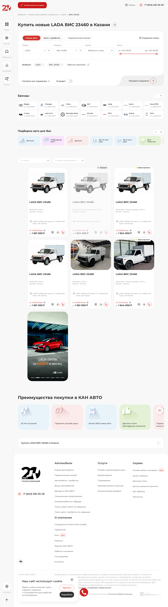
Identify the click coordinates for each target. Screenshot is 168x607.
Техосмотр (138, 497)
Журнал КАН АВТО (64, 546)
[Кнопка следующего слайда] (161, 132)
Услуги (102, 463)
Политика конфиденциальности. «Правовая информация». (83, 587)
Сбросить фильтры (76, 65)
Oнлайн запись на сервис (148, 470)
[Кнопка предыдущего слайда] (155, 132)
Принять (67, 588)
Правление (60, 529)
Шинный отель (140, 481)
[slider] (120, 54)
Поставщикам (61, 556)
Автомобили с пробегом (66, 480)
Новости (59, 541)
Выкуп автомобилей (64, 486)
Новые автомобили (64, 470)
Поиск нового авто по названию (70, 507)
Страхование (104, 480)
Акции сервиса (140, 476)
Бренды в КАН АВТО (64, 491)
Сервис (138, 463)
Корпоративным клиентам (111, 486)
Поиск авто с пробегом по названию (72, 512)
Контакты (59, 562)
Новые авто (31, 38)
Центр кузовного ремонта (145, 486)
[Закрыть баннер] (72, 580)
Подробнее (66, 594)
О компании (63, 517)
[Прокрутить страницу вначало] (6, 600)
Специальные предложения (68, 496)
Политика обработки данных (120, 594)
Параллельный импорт (79, 38)
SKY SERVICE (139, 491)
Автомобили (63, 463)
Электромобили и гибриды (68, 501)
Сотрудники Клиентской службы (71, 524)
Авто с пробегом (52, 38)
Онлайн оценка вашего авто (111, 470)
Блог (60, 535)
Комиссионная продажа (109, 491)
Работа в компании (64, 551)
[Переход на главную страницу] (6, 8)
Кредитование (105, 475)
